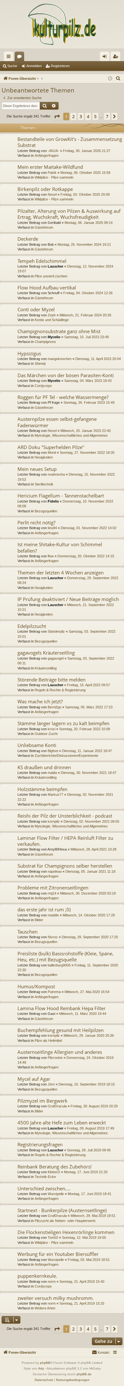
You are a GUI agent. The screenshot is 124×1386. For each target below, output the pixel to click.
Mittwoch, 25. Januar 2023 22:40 (85, 431)
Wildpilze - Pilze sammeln (54, 177)
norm (52, 1281)
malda (52, 773)
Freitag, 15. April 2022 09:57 (88, 685)
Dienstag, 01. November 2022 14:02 (88, 528)
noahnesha (56, 474)
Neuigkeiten (44, 457)
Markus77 (55, 794)
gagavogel (56, 658)
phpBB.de (84, 1374)
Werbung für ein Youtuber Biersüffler (58, 1254)
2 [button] (73, 116)
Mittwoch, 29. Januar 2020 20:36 (89, 1035)
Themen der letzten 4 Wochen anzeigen (60, 572)
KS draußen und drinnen (44, 767)
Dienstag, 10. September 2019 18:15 (87, 1084)
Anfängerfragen (47, 155)
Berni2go (54, 707)
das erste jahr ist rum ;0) (44, 909)
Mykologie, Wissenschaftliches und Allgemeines (71, 435)
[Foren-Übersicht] (62, 24)
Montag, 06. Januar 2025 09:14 (89, 223)
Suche (12, 66)
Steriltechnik (44, 484)
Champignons (45, 342)
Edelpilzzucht (31, 626)
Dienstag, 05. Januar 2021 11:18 (90, 871)
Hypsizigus (29, 353)
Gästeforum (44, 227)
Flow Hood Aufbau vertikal (46, 287)
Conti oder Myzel (36, 309)
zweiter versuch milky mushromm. (55, 1298)
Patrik (52, 172)
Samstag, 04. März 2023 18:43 (88, 381)
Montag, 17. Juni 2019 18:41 (89, 1194)
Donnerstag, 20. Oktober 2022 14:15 (86, 556)
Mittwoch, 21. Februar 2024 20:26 (85, 315)
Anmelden (34, 66)
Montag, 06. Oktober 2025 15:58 (85, 172)
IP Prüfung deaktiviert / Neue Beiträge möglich (68, 599)
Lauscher (55, 266)
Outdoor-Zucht (46, 734)
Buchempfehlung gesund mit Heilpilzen (60, 1030)
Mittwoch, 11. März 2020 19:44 (82, 1014)
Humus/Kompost (36, 986)
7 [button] (107, 116)
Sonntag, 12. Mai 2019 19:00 (84, 1237)
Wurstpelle (56, 1194)
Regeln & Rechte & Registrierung (60, 690)
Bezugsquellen (46, 511)
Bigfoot (53, 751)
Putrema (54, 992)
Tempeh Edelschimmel (41, 261)
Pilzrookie (55, 1058)
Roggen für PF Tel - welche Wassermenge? (62, 397)
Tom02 (53, 1237)
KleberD (54, 1172)
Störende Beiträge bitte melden (51, 679)
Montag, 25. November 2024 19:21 (84, 244)
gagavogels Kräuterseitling (46, 652)
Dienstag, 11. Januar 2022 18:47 (87, 751)
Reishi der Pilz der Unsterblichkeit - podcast (64, 816)
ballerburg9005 (59, 965)
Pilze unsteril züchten (51, 276)
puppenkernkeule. (37, 1276)
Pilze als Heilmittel (48, 1040)
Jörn (51, 1084)
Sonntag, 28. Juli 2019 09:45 (89, 1150)
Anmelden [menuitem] (105, 57)
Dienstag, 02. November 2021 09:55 (91, 821)
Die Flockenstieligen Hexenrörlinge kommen (65, 1232)
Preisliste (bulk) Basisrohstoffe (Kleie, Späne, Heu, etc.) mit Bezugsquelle (65, 956)
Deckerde (27, 239)
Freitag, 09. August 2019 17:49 (90, 1128)
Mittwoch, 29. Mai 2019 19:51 (93, 1216)
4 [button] (88, 116)
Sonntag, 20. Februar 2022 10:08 (84, 729)
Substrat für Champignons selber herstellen (64, 866)
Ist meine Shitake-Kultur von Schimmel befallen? (59, 547)
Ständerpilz (56, 631)
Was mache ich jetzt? (40, 701)
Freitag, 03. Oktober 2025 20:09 (85, 194)
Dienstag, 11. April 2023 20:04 (98, 359)
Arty (41, 1368)
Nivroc (53, 937)
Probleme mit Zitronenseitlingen (52, 887)
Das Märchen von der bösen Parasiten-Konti (65, 375)
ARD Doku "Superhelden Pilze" (50, 447)
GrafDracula (57, 1106)
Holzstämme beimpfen (42, 789)
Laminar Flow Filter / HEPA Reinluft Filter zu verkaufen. (65, 841)
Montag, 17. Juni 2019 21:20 (85, 1172)
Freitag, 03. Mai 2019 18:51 (89, 1260)
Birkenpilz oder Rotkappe (45, 189)
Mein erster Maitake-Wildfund (50, 167)
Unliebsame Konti (36, 745)
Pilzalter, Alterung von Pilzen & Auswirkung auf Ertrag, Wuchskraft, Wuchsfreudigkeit (69, 214)
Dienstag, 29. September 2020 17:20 (90, 937)
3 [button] (80, 116)
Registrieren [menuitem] (116, 57)
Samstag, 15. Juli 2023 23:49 (86, 337)
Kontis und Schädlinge (52, 320)
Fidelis (53, 501)
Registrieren (60, 66)
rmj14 (52, 893)
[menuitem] (118, 78)
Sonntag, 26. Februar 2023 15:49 (89, 402)
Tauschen (27, 931)
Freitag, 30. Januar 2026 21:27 (86, 151)
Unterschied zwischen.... (43, 1188)
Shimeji (40, 363)
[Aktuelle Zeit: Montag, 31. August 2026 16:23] (110, 78)
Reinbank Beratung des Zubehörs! (54, 1166)
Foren (20, 57)
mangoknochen (60, 359)
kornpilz (54, 821)
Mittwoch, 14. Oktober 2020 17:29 (89, 915)
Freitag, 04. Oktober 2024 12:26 (88, 293)
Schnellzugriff (9, 57)
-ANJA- (53, 151)
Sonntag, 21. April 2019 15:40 (81, 1281)
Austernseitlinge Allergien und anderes (59, 1052)
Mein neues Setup (37, 469)
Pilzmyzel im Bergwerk (42, 1101)
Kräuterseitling (46, 668)
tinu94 (52, 528)
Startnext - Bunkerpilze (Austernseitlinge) (62, 1210)
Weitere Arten (45, 1308)
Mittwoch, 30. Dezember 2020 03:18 (88, 893)
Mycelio (54, 337)
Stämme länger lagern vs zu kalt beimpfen (63, 723)
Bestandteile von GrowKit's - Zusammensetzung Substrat (69, 142)
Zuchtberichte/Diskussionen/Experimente (66, 755)
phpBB (45, 1362)
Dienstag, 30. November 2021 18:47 (88, 773)
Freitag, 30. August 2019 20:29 (94, 1106)
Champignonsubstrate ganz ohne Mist (58, 331)
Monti (52, 452)
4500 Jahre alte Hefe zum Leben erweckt (61, 1122)
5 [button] (95, 116)
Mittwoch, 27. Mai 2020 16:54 (87, 992)
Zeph (52, 315)
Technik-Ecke (45, 1177)
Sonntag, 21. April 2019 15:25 (81, 1303)
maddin (53, 915)
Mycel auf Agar (33, 1079)
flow (51, 556)
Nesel (52, 194)
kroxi (51, 729)
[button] (57, 116)
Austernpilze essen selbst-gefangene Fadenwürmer (57, 422)
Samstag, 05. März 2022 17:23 (89, 707)
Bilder (39, 920)
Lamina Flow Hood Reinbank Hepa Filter (61, 1008)
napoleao (55, 871)
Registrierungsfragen (40, 1144)
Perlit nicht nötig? (36, 522)
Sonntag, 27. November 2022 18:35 (87, 452)
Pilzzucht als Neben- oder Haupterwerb (65, 1221)
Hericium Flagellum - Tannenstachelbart (60, 495)
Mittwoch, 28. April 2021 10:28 (93, 849)
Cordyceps (43, 386)
